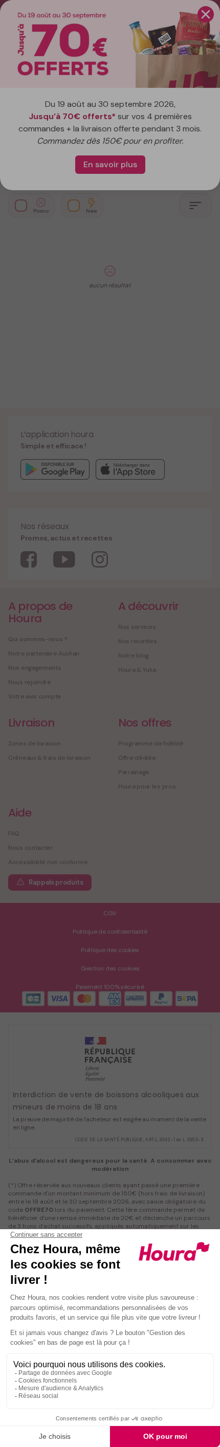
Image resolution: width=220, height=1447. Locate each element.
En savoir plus (110, 164)
